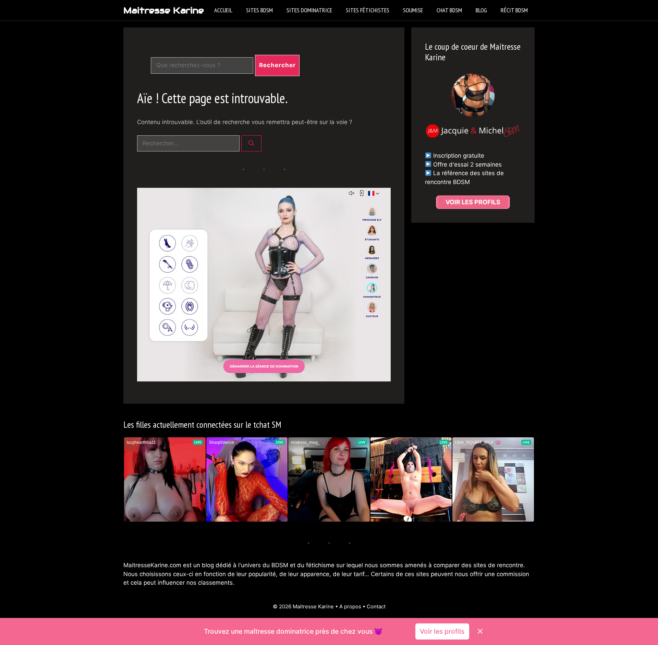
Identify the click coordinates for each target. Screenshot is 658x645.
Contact (376, 606)
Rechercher (277, 65)
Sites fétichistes (367, 10)
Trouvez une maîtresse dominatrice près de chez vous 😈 (293, 631)
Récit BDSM (514, 10)
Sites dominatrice (309, 10)
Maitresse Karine (163, 10)
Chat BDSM (449, 10)
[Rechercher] (251, 143)
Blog (481, 10)
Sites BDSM (259, 10)
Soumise (413, 10)
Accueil (223, 10)
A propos (350, 606)
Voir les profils (442, 631)
